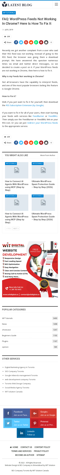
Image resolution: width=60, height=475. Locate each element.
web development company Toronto (20, 379)
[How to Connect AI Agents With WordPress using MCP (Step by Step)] (16, 170)
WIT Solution (50, 465)
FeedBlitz (52, 116)
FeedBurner (38, 116)
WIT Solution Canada (13, 391)
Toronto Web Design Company (18, 383)
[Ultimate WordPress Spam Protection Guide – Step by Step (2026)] (43, 170)
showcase (6, 329)
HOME (15, 447)
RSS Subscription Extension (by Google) (25, 105)
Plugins (5, 341)
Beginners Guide (9, 335)
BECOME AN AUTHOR (24, 455)
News (4, 324)
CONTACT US (26, 447)
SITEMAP (41, 455)
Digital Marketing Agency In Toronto (20, 367)
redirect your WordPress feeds (42, 122)
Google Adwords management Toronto (21, 375)
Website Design (11, 465)
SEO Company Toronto (14, 371)
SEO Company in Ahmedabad (31, 465)
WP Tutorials (9, 13)
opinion (5, 347)
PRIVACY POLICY (41, 451)
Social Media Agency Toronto (17, 387)
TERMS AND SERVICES (21, 451)
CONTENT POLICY (42, 447)
